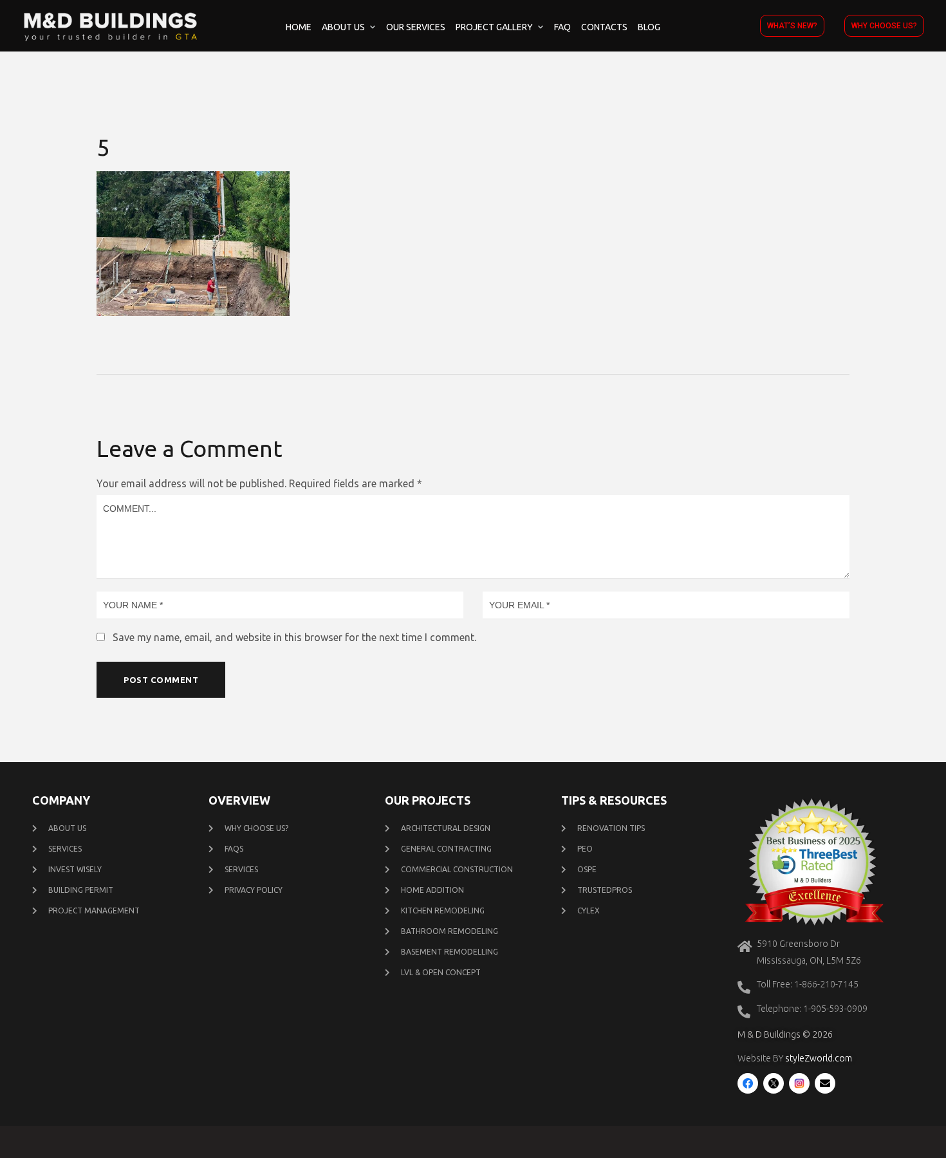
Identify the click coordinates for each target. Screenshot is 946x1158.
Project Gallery (494, 27)
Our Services (415, 27)
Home (298, 27)
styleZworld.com (818, 1058)
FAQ (562, 27)
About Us (343, 27)
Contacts (604, 27)
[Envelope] (825, 1083)
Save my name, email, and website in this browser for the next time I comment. (294, 637)
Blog (649, 27)
